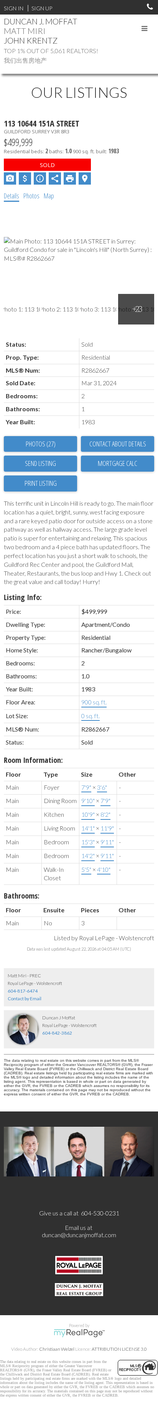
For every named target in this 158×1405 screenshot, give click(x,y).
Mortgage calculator (117, 464)
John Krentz (31, 40)
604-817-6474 (23, 991)
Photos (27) (41, 443)
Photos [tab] (31, 195)
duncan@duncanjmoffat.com (79, 1234)
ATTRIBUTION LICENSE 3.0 (119, 1349)
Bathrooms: (22, 896)
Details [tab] (11, 195)
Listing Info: (23, 597)
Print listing (41, 483)
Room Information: (33, 760)
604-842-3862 (57, 1033)
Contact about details (117, 443)
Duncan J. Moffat (40, 21)
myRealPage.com (79, 1333)
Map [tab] (49, 195)
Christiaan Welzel (56, 1349)
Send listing (40, 463)
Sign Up (41, 8)
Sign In (13, 8)
